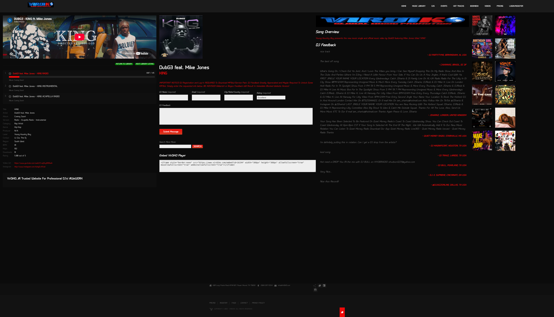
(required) (167, 92)
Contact (243, 303)
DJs (433, 6)
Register (223, 303)
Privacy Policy (258, 303)
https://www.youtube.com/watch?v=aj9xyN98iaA (33, 163)
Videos (488, 6)
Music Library (418, 6)
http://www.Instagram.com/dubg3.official (29, 167)
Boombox (474, 6)
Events (444, 6)
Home (403, 6)
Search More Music (167, 142)
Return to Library (124, 64)
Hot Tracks (458, 6)
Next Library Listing (145, 64)
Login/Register (516, 6)
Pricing (500, 6)
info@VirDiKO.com (284, 285)
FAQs (234, 303)
